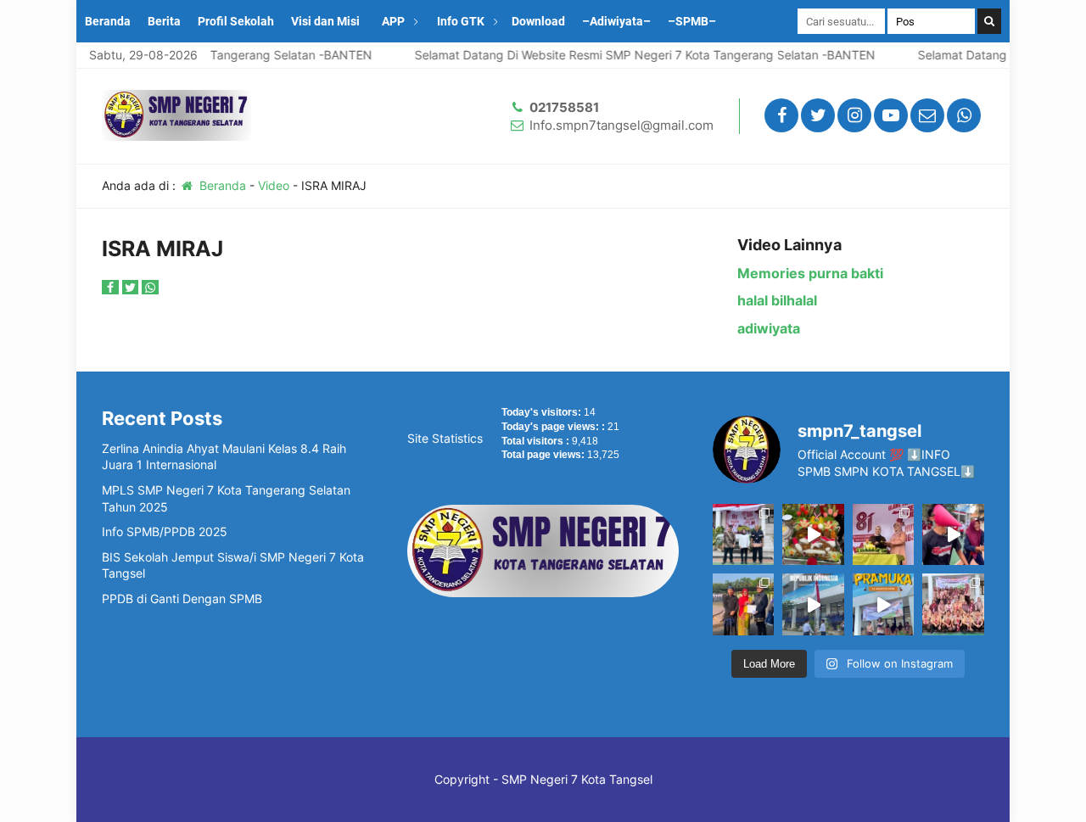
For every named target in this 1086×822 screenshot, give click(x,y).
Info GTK (460, 21)
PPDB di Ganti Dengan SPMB (182, 598)
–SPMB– (692, 21)
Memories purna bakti (810, 273)
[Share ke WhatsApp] (150, 287)
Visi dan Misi (325, 21)
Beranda (108, 21)
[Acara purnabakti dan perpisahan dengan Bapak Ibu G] (743, 534)
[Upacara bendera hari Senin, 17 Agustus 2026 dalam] (812, 604)
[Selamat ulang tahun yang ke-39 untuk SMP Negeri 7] (883, 534)
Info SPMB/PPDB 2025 (164, 531)
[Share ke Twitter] (132, 287)
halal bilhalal (777, 300)
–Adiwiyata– (616, 21)
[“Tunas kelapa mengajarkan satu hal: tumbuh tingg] (953, 604)
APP (393, 21)
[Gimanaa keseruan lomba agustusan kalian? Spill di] (953, 534)
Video (273, 185)
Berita (164, 21)
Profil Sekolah (236, 21)
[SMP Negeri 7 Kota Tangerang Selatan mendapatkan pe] (743, 604)
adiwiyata (768, 328)
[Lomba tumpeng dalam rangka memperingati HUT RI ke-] (812, 534)
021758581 (564, 107)
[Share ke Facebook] (112, 287)
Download (538, 21)
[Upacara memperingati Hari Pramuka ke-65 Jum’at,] (883, 604)
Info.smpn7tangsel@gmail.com (621, 125)
